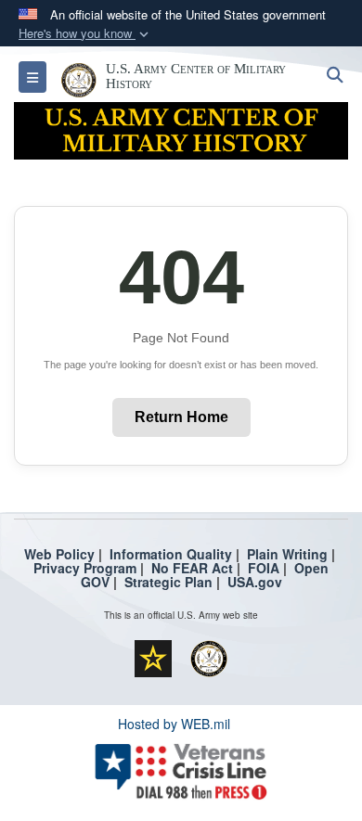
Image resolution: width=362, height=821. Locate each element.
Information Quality (171, 554)
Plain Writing (287, 554)
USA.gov (254, 581)
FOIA (263, 567)
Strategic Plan (168, 581)
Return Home (181, 417)
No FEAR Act (192, 567)
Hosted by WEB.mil (174, 723)
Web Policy (59, 554)
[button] (85, 34)
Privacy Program (84, 567)
